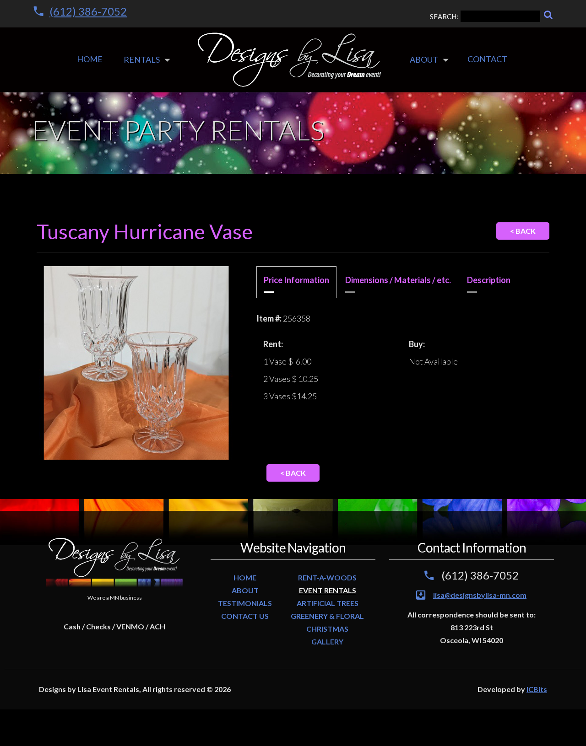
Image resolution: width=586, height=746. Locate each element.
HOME (244, 577)
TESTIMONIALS (245, 603)
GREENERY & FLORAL (327, 616)
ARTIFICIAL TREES (327, 603)
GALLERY (327, 641)
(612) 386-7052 (88, 11)
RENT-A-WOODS (327, 577)
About (424, 59)
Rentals (142, 59)
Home (90, 59)
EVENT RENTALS (327, 590)
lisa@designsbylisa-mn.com (479, 594)
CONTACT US (245, 616)
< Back (523, 230)
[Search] (548, 15)
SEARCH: (444, 16)
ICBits (536, 689)
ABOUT (245, 590)
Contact (487, 59)
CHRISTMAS (327, 628)
